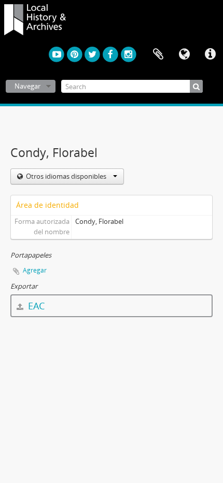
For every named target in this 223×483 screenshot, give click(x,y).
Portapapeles (158, 54)
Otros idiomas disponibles (66, 176)
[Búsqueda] (196, 86)
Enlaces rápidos (210, 54)
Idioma (184, 54)
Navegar (27, 86)
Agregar (35, 270)
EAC (35, 306)
